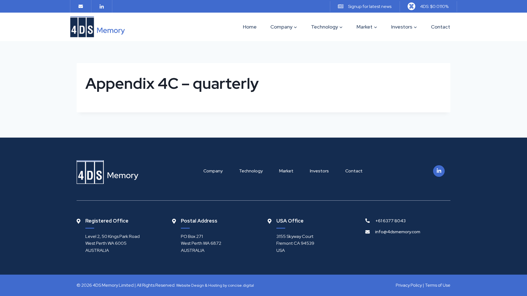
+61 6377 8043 (390, 221)
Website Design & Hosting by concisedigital (215, 285)
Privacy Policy (409, 285)
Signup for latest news (369, 6)
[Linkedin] (101, 6)
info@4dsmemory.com (397, 232)
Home (250, 27)
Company (213, 171)
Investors (319, 171)
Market (286, 171)
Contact (440, 27)
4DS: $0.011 (434, 6)
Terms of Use (437, 285)
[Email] (80, 6)
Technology (251, 171)
